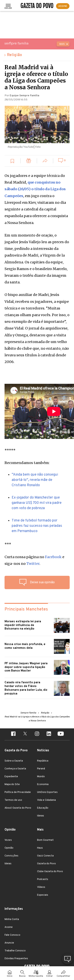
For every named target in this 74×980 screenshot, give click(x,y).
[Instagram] (37, 734)
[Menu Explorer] (8, 6)
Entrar (49, 976)
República (42, 761)
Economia (43, 784)
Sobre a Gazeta (14, 761)
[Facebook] (13, 734)
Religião (14, 55)
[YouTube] (61, 734)
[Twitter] (25, 734)
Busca (22, 976)
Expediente (11, 776)
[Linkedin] (49, 734)
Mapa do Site (12, 784)
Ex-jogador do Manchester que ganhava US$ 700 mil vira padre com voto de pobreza (37, 502)
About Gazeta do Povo (18, 808)
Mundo (41, 776)
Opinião (9, 848)
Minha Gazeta (36, 976)
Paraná (41, 768)
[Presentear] (29, 161)
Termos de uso (13, 800)
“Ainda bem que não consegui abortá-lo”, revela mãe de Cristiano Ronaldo (35, 480)
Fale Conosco (12, 935)
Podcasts (42, 879)
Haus (40, 848)
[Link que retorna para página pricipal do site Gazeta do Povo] (37, 6)
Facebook (53, 557)
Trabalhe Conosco (15, 950)
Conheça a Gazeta (15, 768)
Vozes (8, 840)
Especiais (42, 895)
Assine (9, 927)
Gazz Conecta (45, 855)
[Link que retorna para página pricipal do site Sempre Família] (26, 43)
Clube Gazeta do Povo (50, 871)
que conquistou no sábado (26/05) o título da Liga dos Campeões (35, 189)
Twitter (32, 563)
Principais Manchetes (26, 609)
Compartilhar (63, 976)
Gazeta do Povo (46, 863)
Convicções (11, 855)
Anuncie (9, 943)
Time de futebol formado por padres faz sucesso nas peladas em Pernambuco (37, 525)
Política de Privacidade (18, 792)
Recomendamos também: (27, 462)
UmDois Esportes (47, 792)
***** (10, 450)
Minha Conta (12, 919)
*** (8, 544)
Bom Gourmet (45, 840)
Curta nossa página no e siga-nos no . (34, 560)
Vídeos (41, 887)
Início (9, 976)
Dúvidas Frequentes (16, 958)
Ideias (40, 815)
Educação (42, 808)
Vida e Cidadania (46, 800)
